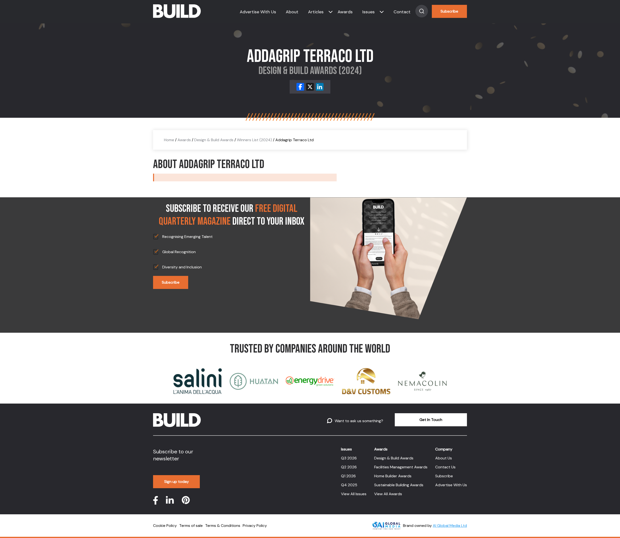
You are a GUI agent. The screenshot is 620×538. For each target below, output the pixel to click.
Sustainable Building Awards (398, 484)
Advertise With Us (258, 12)
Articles (316, 12)
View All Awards (388, 493)
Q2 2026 (349, 467)
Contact (402, 12)
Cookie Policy (165, 525)
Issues (368, 12)
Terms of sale (191, 525)
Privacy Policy (255, 525)
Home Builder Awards (392, 476)
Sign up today (176, 481)
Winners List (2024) (254, 139)
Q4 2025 (349, 484)
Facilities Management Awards (400, 467)
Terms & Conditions (222, 525)
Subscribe (449, 11)
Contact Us (445, 467)
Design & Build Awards (213, 139)
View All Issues (353, 493)
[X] (310, 87)
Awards (345, 12)
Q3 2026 (349, 458)
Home (169, 139)
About (292, 12)
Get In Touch (430, 419)
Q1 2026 (348, 476)
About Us (443, 458)
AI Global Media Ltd (450, 525)
